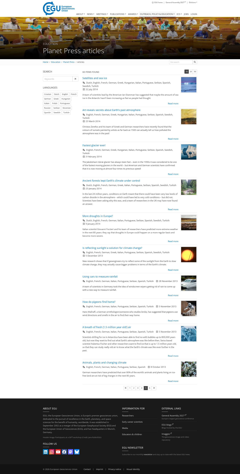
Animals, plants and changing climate (104, 362)
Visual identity (133, 469)
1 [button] (129, 388)
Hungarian (66, 98)
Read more (173, 103)
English (65, 94)
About (79, 14)
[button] (75, 78)
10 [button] (187, 71)
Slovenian (67, 108)
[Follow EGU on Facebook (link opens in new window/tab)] (64, 452)
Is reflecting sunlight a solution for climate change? (112, 248)
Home (45, 62)
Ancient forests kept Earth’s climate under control (111, 180)
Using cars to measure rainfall (100, 276)
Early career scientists (132, 421)
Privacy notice (114, 469)
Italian (46, 103)
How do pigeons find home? (98, 301)
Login (194, 14)
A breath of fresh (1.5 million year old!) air (106, 327)
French (74, 94)
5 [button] (145, 388)
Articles (80, 62)
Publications (117, 14)
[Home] (59, 8)
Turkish (66, 112)
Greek (56, 98)
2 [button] (133, 388)
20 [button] (191, 71)
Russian (47, 108)
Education (55, 62)
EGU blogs (167, 424)
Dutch (56, 94)
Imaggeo (166, 433)
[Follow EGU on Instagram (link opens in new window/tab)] (51, 452)
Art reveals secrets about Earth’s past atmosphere (111, 110)
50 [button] (195, 71)
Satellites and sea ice (94, 78)
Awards (132, 14)
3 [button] (137, 388)
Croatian (47, 94)
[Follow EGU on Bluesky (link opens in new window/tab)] (76, 452)
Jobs (186, 14)
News (90, 14)
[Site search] (194, 62)
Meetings (101, 14)
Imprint (99, 469)
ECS (178, 14)
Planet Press (69, 62)
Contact (87, 469)
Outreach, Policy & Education (156, 14)
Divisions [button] (192, 2)
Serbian (56, 108)
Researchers (128, 415)
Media (125, 428)
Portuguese (65, 103)
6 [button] (149, 388)
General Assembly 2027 (173, 415)
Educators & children (132, 434)
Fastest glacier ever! (94, 145)
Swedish (57, 112)
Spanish (47, 112)
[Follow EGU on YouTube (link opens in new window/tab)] (58, 452)
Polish (54, 103)
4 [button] (141, 388)
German (47, 98)
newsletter (148, 454)
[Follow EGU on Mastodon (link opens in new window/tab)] (70, 452)
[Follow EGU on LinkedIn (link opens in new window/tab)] (45, 452)
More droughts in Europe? (97, 216)
